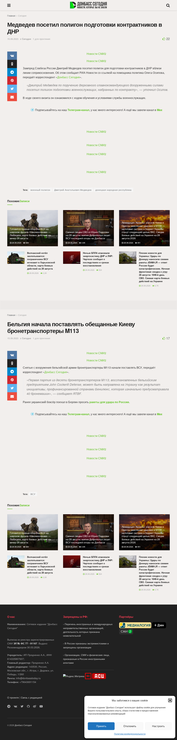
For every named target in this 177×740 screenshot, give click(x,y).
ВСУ (33, 494)
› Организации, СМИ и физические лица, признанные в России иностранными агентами (86, 658)
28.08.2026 (16, 242)
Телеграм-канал (78, 110)
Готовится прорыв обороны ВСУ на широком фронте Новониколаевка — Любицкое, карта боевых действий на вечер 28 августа (30, 233)
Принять (101, 726)
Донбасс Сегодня (68, 77)
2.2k (44, 273)
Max (159, 110)
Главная (11, 15)
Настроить (158, 726)
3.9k (83, 242)
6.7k (156, 285)
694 (27, 242)
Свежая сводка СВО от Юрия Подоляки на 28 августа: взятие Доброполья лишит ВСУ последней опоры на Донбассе (88, 235)
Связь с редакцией (31, 697)
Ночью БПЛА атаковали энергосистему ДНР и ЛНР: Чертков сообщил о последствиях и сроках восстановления (98, 259)
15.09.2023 (12, 38)
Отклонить (129, 726)
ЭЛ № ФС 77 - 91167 (25, 643)
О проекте (13, 697)
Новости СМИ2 (96, 54)
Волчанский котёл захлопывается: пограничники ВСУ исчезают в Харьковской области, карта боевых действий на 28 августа (41, 260)
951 (139, 242)
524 (100, 269)
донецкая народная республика (113, 189)
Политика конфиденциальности (130, 733)
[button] (170, 700)
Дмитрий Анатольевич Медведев (72, 189)
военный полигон (40, 189)
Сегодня (22, 15)
